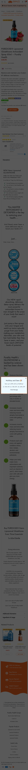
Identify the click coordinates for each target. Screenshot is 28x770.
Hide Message (14, 390)
